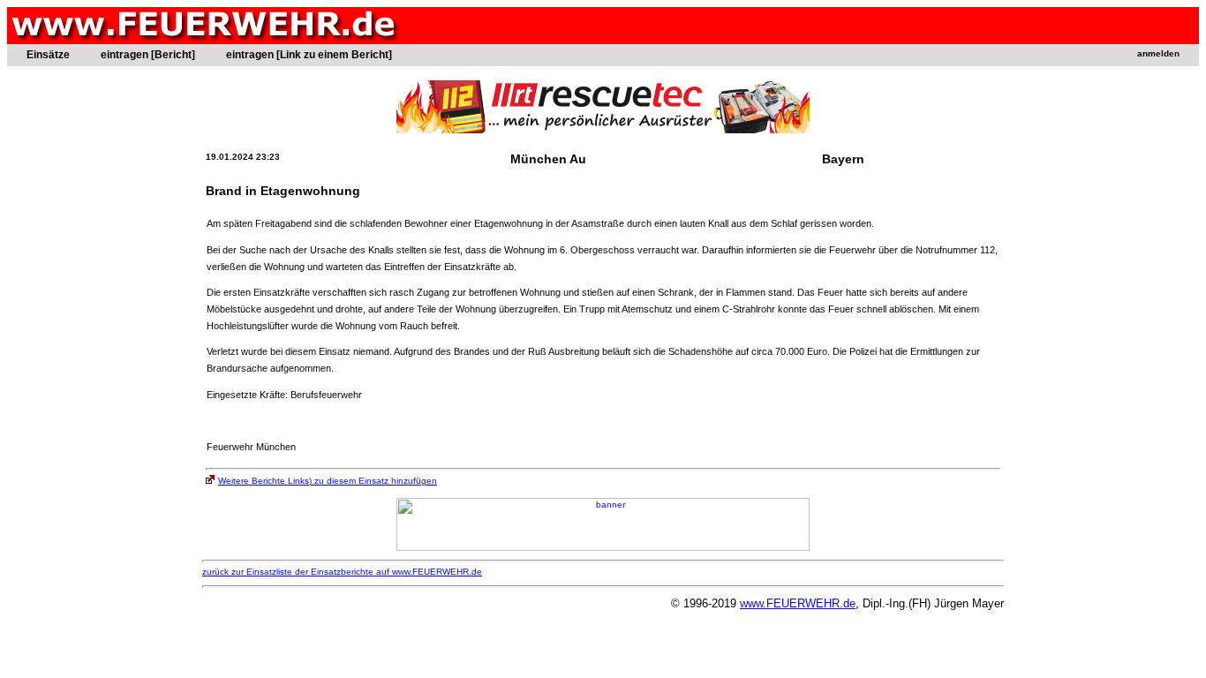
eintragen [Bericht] (148, 55)
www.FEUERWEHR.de (798, 603)
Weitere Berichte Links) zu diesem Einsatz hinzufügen (327, 481)
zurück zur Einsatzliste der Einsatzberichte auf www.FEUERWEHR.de (342, 571)
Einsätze (48, 55)
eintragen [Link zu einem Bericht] (309, 55)
